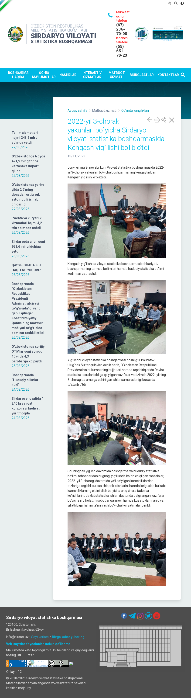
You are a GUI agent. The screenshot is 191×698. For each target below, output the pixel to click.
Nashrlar (67, 75)
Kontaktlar (168, 75)
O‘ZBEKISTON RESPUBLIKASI (58, 26)
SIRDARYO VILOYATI (63, 36)
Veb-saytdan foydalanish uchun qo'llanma (38, 644)
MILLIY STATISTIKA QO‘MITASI (59, 30)
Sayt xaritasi (40, 637)
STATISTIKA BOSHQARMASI (61, 41)
